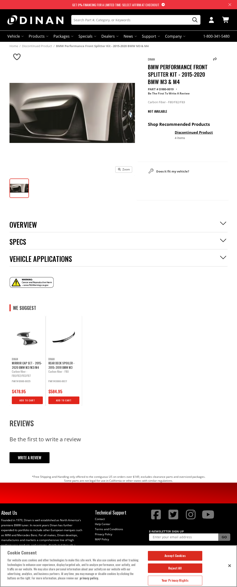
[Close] (230, 565)
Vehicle (13, 36)
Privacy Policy (103, 534)
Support (149, 36)
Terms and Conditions (109, 529)
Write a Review (29, 457)
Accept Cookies (175, 555)
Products (37, 36)
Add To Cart (27, 400)
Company (173, 36)
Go (224, 537)
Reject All (175, 568)
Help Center (102, 524)
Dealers (108, 36)
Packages (61, 36)
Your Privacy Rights (175, 580)
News (128, 36)
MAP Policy (102, 539)
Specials (85, 36)
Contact (100, 519)
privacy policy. (89, 578)
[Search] (193, 20)
